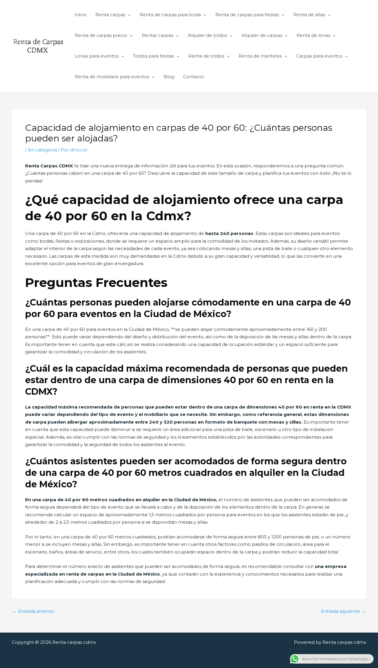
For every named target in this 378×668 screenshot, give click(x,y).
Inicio (81, 14)
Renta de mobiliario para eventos (112, 76)
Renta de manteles (260, 56)
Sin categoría (42, 150)
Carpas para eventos (319, 56)
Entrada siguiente (343, 611)
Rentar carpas (157, 35)
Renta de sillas (309, 14)
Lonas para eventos (96, 56)
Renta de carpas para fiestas (247, 14)
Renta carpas (110, 14)
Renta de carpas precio (101, 35)
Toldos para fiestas (153, 56)
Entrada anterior (33, 611)
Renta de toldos (206, 56)
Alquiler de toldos (207, 35)
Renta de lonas (313, 35)
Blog (169, 76)
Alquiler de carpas (262, 35)
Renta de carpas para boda (170, 14)
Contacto (193, 76)
